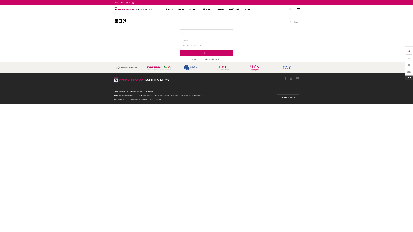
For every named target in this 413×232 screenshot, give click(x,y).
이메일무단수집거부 (135, 91)
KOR (290, 9)
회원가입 (195, 59)
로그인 (206, 53)
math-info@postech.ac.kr (128, 95)
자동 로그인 (197, 45)
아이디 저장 (185, 45)
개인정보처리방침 (120, 91)
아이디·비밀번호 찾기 (213, 59)
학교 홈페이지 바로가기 (288, 97)
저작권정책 (149, 91)
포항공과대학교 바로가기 (123, 3)
